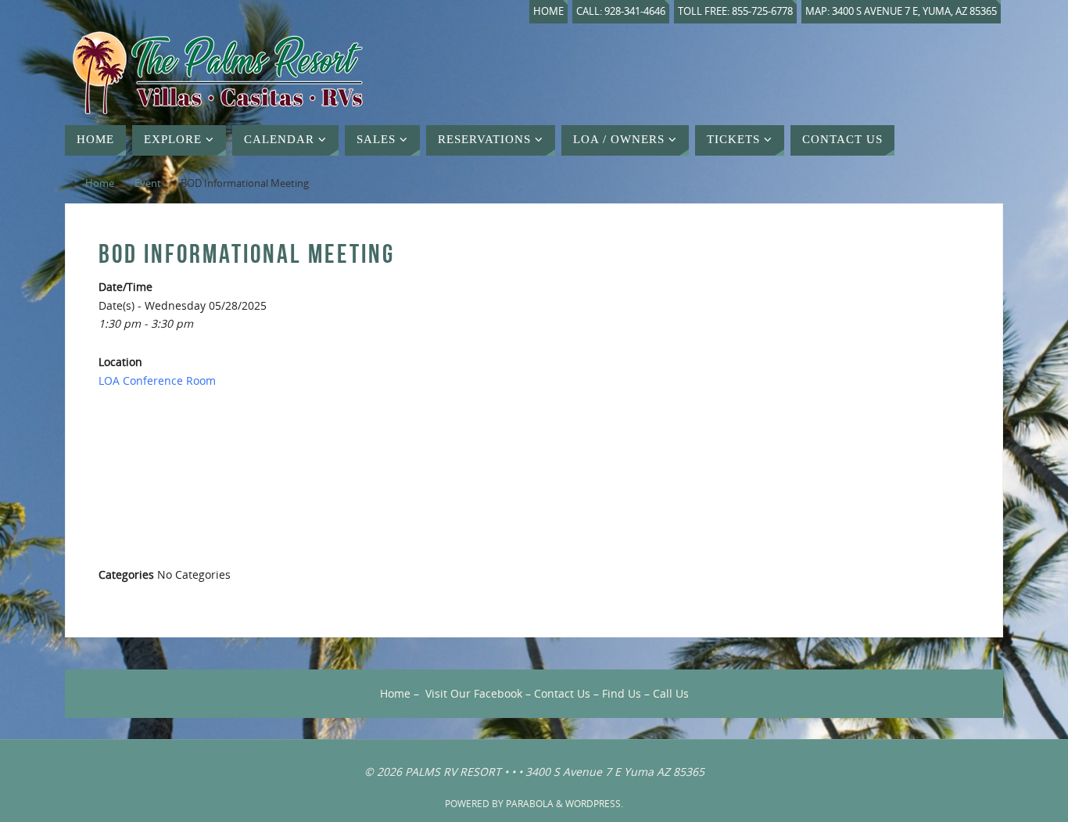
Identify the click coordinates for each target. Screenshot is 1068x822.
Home (548, 11)
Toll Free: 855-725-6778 (735, 11)
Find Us (621, 693)
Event (147, 183)
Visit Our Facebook (473, 693)
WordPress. (594, 803)
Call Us (671, 693)
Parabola (530, 803)
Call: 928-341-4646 (620, 11)
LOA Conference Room (157, 380)
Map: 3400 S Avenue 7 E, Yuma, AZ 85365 (901, 11)
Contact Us (562, 693)
